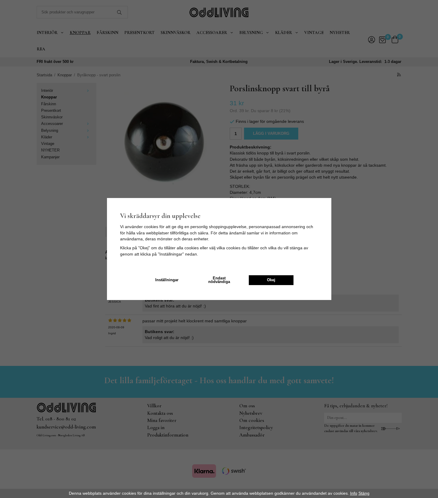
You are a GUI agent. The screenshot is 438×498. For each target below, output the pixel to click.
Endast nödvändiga (219, 280)
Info (353, 493)
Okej (271, 280)
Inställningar (166, 280)
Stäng (363, 493)
